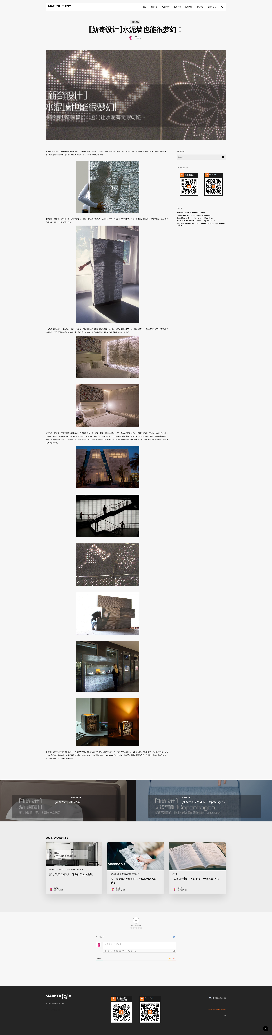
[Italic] (108, 951)
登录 (174, 937)
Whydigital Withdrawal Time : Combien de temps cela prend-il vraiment (201, 224)
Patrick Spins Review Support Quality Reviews (194, 215)
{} (132, 951)
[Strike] (114, 951)
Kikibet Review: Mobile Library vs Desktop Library (195, 218)
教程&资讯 (135, 22)
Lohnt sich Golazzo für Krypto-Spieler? (191, 212)
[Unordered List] (120, 951)
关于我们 (48, 1003)
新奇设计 (175, 874)
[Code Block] (126, 951)
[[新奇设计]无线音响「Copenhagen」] (204, 800)
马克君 (137, 36)
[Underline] (111, 951)
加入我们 (61, 1003)
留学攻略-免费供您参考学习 (73, 869)
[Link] (129, 951)
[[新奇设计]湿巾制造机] (68, 800)
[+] (135, 951)
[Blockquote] (123, 951)
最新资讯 (60, 869)
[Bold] (105, 951)
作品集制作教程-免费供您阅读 (121, 874)
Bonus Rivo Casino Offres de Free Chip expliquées (196, 221)
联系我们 (55, 1003)
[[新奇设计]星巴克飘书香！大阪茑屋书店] (197, 868)
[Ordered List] (117, 951)
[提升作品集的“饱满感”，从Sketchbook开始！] (135, 868)
